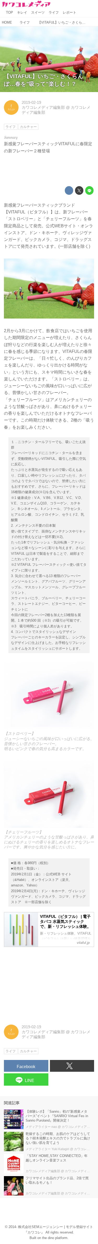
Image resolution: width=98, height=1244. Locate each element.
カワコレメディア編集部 (43, 107)
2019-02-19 (31, 102)
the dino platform (54, 1238)
